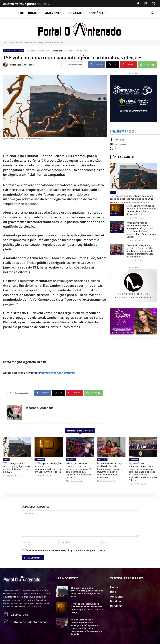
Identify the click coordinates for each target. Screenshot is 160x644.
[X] (154, 4)
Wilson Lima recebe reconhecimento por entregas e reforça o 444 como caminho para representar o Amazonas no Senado (141, 229)
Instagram (120, 144)
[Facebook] (138, 4)
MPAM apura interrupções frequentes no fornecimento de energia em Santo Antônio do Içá (141, 210)
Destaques (18, 50)
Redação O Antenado (23, 64)
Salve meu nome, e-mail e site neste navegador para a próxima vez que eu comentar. (66, 550)
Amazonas (115, 213)
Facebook (119, 140)
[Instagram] (146, 4)
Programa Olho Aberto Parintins (57, 372)
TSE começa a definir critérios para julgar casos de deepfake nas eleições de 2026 (131, 197)
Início (5, 43)
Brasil (11, 43)
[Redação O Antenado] (6, 64)
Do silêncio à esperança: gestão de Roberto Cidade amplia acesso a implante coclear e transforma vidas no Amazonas (141, 251)
